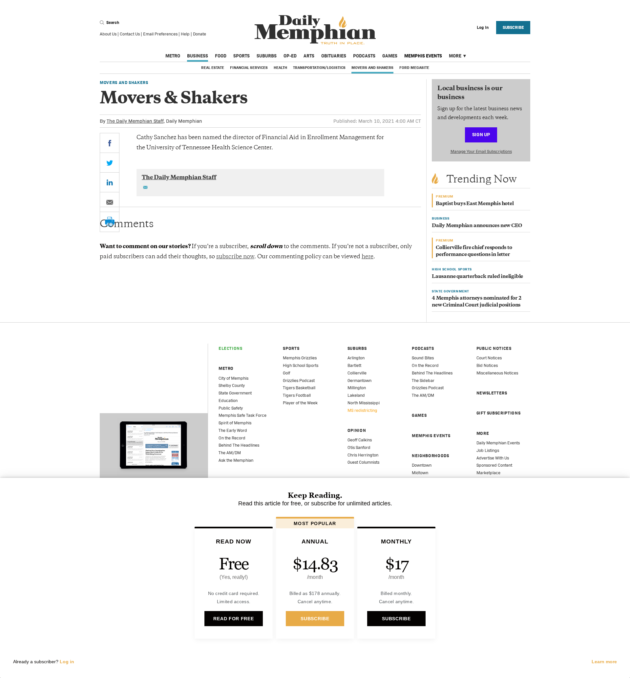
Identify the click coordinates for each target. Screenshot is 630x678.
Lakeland (356, 395)
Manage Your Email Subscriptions (481, 151)
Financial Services (249, 67)
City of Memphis (233, 378)
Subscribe (513, 27)
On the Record (232, 437)
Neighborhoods (430, 455)
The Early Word (233, 430)
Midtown (420, 472)
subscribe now (235, 257)
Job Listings (487, 450)
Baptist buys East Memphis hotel (475, 203)
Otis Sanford (358, 447)
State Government (235, 393)
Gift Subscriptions (498, 413)
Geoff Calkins (359, 439)
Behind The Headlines (239, 445)
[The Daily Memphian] (315, 30)
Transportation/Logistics (319, 67)
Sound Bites (423, 357)
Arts (309, 55)
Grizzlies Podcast (299, 380)
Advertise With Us (492, 458)
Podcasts (364, 55)
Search (112, 22)
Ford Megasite (414, 67)
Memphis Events (423, 55)
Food (220, 55)
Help (185, 34)
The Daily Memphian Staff (135, 121)
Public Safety (231, 408)
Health (280, 67)
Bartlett (354, 365)
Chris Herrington (362, 455)
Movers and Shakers (372, 67)
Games (389, 55)
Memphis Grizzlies (300, 357)
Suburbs (267, 55)
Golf (286, 373)
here (367, 257)
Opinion (356, 430)
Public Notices (494, 348)
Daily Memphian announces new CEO (477, 225)
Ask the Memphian (236, 460)
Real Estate (212, 67)
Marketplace (488, 472)
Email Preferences (160, 34)
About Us (108, 34)
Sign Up (481, 134)
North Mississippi (363, 402)
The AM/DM (230, 452)
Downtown (421, 465)
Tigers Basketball (299, 387)
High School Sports (300, 365)
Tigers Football (297, 395)
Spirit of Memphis (235, 422)
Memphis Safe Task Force (242, 415)
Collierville (357, 373)
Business (197, 55)
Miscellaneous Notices (497, 373)
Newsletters (491, 393)
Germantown (359, 380)
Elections (230, 348)
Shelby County (232, 385)
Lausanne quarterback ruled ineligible (477, 276)
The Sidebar (423, 380)
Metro (172, 55)
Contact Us (130, 34)
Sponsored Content (494, 465)
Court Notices (489, 357)
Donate (199, 34)
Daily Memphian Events (498, 442)
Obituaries (333, 55)
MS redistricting (362, 410)
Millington (356, 387)
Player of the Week (300, 402)
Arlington (356, 357)
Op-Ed (290, 55)
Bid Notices (487, 365)
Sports (241, 55)
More (455, 55)
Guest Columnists (363, 462)
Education (228, 400)
